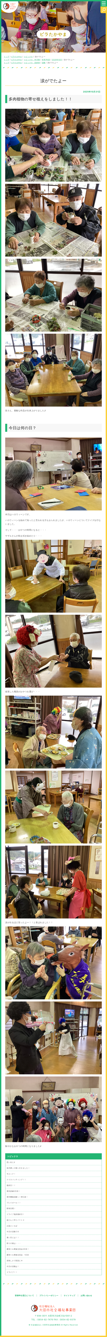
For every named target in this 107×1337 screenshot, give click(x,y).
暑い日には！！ (13, 1238)
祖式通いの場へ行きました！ (18, 1168)
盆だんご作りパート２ (15, 1220)
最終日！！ (11, 1185)
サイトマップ (69, 1295)
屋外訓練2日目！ (13, 1191)
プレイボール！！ (14, 1203)
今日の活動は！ (13, 1266)
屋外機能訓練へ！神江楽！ (17, 1197)
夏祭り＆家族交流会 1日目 (18, 1255)
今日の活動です (13, 1232)
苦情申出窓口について (24, 1295)
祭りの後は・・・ (14, 1243)
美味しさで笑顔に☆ (15, 1261)
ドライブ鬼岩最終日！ (15, 1214)
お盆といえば (12, 1226)
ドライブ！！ (12, 1272)
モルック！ (11, 1174)
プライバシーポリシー (48, 1295)
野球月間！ (11, 1208)
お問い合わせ (86, 1295)
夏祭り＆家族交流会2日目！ (18, 1249)
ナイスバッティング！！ (16, 1180)
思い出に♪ (11, 1162)
